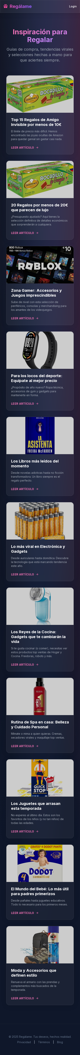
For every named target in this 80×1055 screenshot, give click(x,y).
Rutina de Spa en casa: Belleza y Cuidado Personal (40, 724)
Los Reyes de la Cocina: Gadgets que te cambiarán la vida (38, 637)
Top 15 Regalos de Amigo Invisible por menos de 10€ (36, 122)
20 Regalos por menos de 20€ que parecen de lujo (39, 207)
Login (73, 6)
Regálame (21, 6)
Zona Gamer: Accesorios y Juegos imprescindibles (36, 293)
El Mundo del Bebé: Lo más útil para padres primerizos (40, 891)
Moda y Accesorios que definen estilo (33, 973)
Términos (44, 1042)
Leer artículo (22, 147)
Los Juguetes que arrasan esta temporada (35, 806)
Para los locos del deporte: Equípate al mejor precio (36, 378)
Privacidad (24, 1042)
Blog (60, 1042)
